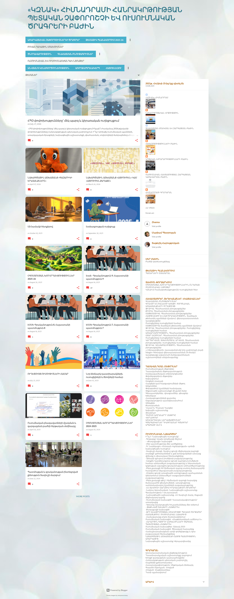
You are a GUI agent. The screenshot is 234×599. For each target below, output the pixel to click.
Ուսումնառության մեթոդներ (160, 369)
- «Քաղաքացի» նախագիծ (159, 441)
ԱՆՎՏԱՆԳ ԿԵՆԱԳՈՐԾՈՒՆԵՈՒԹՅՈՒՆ (48, 68)
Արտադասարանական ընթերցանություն (166, 553)
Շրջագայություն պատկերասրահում (164, 401)
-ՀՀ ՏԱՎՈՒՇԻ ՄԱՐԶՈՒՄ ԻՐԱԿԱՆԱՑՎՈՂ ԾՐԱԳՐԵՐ (171, 488)
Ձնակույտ (151, 413)
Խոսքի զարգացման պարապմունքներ (165, 558)
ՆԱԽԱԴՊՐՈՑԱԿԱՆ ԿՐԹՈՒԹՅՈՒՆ (162, 113)
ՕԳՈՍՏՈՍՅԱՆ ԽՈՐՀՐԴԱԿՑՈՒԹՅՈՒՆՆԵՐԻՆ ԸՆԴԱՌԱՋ (173, 285)
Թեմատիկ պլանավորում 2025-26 (104, 40)
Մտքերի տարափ (154, 381)
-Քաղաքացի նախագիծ (157, 510)
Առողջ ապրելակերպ (87, 68)
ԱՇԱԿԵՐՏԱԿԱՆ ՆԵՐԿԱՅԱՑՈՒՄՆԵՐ (163, 420)
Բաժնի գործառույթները (158, 261)
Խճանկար (151, 396)
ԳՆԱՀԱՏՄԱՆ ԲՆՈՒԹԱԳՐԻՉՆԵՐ (75, 54)
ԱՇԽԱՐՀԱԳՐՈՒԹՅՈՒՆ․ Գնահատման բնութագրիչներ (173, 333)
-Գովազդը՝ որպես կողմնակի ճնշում (164, 439)
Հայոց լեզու (113, 68)
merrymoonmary (123, 595)
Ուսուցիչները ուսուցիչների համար (163, 323)
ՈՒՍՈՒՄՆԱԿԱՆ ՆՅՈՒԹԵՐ (158, 287)
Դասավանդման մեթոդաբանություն (164, 371)
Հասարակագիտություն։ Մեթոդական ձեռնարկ (169, 565)
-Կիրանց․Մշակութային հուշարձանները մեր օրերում (172, 505)
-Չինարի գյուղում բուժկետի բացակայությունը (169, 458)
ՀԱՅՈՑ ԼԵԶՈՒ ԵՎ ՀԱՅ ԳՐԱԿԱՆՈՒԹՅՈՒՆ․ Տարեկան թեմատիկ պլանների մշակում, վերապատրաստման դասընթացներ (172, 318)
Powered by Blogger (119, 590)
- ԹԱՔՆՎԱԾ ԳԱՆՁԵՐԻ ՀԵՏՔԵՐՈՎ (162, 507)
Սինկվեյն (150, 403)
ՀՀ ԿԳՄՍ (150, 208)
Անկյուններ (151, 386)
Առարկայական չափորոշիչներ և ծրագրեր (54, 40)
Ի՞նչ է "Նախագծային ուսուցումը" (162, 436)
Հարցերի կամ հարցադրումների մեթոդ (165, 383)
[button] (136, 140)
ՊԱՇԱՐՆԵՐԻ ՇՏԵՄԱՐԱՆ (158, 273)
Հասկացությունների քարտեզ (161, 398)
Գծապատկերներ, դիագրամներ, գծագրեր (167, 393)
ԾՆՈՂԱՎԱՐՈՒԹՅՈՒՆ (40, 54)
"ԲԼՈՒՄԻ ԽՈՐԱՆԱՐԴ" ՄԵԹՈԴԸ (161, 415)
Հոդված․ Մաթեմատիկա (158, 570)
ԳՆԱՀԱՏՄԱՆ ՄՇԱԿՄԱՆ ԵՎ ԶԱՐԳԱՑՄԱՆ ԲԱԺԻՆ (170, 128)
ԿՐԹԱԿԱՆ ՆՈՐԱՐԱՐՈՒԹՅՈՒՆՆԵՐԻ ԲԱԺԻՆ (167, 159)
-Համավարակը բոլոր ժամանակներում (165, 517)
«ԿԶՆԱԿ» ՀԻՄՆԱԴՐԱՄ (157, 97)
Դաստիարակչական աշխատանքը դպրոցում (169, 555)
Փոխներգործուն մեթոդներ (159, 376)
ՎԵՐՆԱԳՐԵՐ (152, 418)
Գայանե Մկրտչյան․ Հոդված (160, 567)
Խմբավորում (152, 379)
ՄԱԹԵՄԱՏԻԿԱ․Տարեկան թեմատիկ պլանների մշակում (173, 326)
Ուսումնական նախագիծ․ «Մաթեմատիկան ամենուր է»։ (174, 519)
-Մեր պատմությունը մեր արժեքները (164, 444)
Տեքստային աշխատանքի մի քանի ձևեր (166, 391)
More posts (83, 496)
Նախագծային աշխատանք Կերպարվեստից (168, 541)
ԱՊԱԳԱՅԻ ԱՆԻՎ (154, 425)
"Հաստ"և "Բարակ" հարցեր (159, 408)
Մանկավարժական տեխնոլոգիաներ (164, 374)
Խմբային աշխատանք (157, 410)
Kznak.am (150, 213)
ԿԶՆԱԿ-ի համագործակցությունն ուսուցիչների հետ (172, 290)
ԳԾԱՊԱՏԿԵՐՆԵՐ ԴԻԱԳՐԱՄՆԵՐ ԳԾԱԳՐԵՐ (167, 422)
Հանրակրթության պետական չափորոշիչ (167, 560)
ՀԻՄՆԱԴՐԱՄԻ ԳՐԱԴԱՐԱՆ (159, 192)
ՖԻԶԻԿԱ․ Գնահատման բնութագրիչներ (166, 309)
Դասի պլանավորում (156, 572)
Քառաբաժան (153, 405)
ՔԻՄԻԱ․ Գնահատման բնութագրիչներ (165, 311)
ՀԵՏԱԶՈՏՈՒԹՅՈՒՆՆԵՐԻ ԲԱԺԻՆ (162, 144)
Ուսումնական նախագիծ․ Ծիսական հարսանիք (170, 529)
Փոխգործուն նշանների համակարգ (163, 388)
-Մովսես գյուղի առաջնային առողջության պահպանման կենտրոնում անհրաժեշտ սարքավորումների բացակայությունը (174, 475)
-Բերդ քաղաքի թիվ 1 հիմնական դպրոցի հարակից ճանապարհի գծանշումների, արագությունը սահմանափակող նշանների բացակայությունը (171, 482)
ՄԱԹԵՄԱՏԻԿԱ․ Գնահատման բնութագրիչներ (169, 313)
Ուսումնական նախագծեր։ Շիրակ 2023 (165, 527)
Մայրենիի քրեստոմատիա (159, 563)
